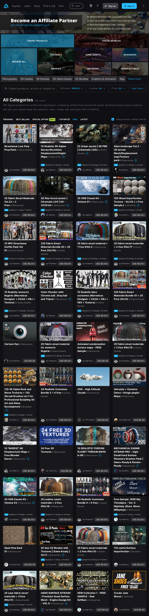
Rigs (122, 78)
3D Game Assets (62, 78)
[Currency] (97, 6)
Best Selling (23, 119)
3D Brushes (42, 78)
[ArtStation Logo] (6, 6)
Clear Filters (137, 88)
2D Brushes (81, 78)
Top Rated (64, 119)
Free (75, 119)
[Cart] (91, 6)
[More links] (144, 6)
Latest (84, 119)
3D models (27, 78)
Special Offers (43, 119)
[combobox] (76, 6)
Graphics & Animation (104, 78)
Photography (9, 78)
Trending (8, 119)
